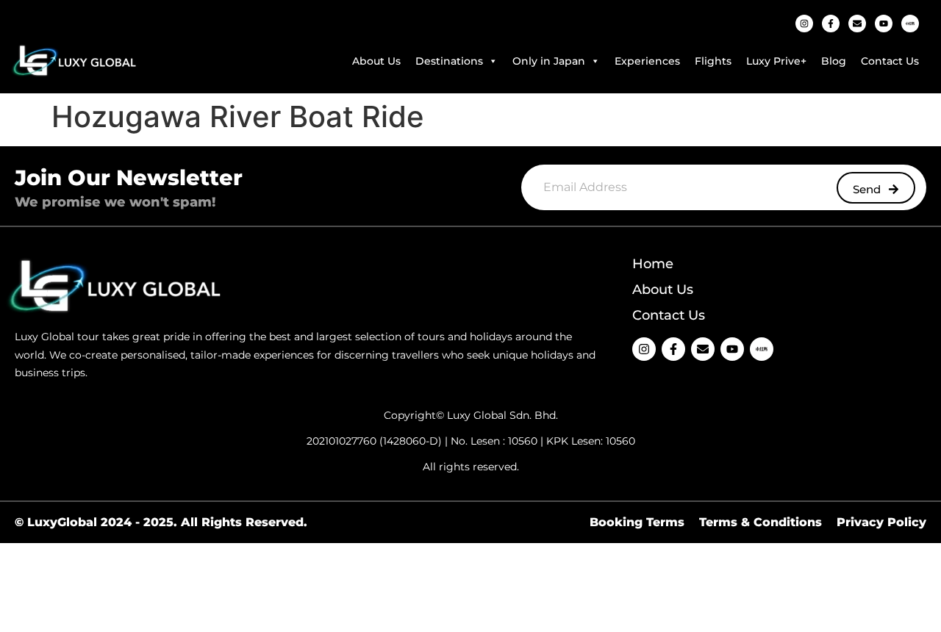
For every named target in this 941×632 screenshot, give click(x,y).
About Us (376, 61)
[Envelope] (857, 23)
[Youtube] (883, 23)
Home (652, 263)
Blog (833, 61)
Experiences (647, 61)
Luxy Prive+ (776, 61)
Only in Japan (548, 61)
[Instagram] (804, 23)
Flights (713, 61)
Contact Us (890, 61)
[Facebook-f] (831, 23)
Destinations (449, 61)
